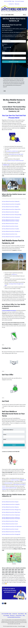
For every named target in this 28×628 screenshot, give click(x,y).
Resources (17, 4)
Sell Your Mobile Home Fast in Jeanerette (11, 236)
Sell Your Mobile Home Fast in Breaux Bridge (11, 214)
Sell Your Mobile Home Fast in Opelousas (11, 515)
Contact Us (11, 4)
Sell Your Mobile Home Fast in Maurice (10, 507)
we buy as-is (14, 274)
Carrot (24, 626)
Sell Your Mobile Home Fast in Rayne (10, 521)
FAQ (25, 613)
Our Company (6, 615)
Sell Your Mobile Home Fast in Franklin (10, 229)
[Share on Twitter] (5, 603)
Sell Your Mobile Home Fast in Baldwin (10, 206)
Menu (24, 15)
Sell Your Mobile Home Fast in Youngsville (11, 534)
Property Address (6, 39)
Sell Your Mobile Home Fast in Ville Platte (11, 531)
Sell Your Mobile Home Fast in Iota (9, 234)
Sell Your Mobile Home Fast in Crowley (10, 221)
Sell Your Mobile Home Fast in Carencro (10, 220)
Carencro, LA (6, 165)
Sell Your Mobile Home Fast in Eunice (10, 226)
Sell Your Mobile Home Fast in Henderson (11, 231)
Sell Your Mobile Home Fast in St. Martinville (11, 526)
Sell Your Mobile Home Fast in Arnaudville (11, 204)
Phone (4, 51)
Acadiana (4, 489)
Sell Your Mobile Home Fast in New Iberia (11, 512)
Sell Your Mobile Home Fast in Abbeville (10, 201)
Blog (24, 615)
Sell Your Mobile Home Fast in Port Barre (11, 518)
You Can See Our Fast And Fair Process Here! (14, 116)
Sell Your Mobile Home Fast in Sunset (10, 529)
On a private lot (6, 47)
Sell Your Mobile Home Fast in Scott (10, 524)
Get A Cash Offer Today (9, 1)
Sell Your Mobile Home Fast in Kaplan (10, 502)
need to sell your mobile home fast (15, 160)
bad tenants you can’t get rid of (16, 154)
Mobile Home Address (8, 429)
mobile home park (15, 480)
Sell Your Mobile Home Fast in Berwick (10, 212)
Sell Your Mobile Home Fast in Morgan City (11, 509)
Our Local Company (19, 1)
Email (3, 56)
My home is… (5, 44)
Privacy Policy (19, 615)
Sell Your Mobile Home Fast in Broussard (11, 217)
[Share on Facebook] (3, 603)
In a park (5, 49)
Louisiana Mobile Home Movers (14, 617)
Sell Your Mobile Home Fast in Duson (10, 223)
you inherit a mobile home (12, 151)
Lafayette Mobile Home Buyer (9, 310)
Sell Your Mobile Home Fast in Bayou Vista (11, 209)
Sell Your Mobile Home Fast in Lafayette (11, 504)
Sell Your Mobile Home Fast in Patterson (11, 517)
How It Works (21, 613)
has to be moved (8, 483)
